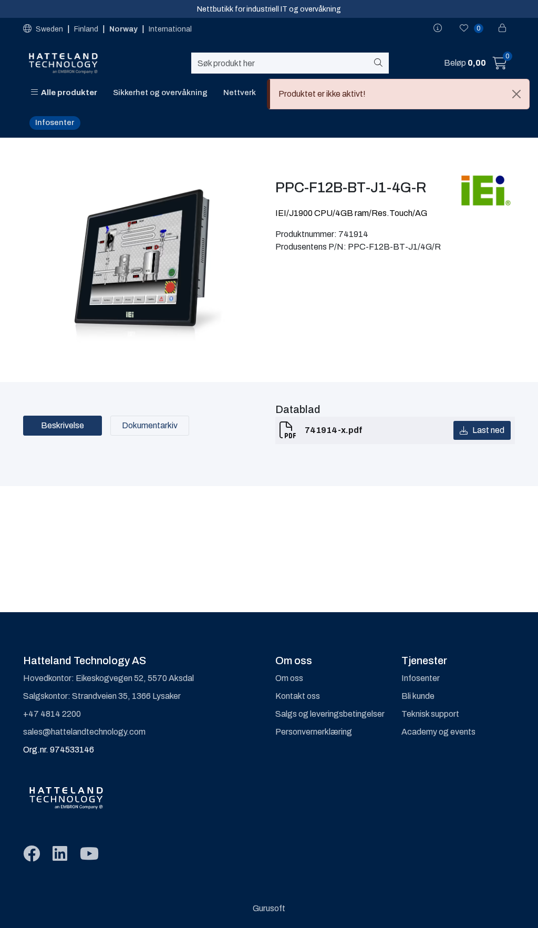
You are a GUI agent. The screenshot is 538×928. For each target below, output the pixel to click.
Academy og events (438, 731)
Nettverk (239, 92)
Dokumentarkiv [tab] (150, 425)
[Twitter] (31, 854)
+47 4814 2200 (52, 713)
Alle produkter (67, 92)
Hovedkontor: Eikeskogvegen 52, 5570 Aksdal (108, 678)
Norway (124, 29)
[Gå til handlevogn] (500, 64)
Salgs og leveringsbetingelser (330, 713)
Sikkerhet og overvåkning (160, 92)
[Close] (516, 94)
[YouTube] (89, 854)
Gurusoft (269, 908)
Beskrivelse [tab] (62, 425)
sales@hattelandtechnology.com (84, 731)
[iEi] (486, 190)
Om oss (289, 678)
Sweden (49, 29)
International (170, 29)
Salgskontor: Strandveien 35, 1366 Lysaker (102, 696)
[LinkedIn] (60, 854)
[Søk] (380, 63)
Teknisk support (430, 713)
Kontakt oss (297, 696)
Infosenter (54, 122)
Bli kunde (417, 696)
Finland (87, 29)
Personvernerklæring (313, 731)
